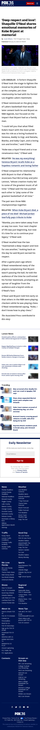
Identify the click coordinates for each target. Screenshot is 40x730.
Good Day (22, 532)
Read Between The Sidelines (24, 566)
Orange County (7, 509)
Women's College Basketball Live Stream (24, 689)
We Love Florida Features (7, 569)
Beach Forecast (23, 508)
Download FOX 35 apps (8, 633)
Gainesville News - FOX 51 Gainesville (24, 591)
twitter (16, 707)
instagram (20, 707)
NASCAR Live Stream (22, 674)
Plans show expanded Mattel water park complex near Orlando (24, 400)
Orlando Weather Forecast (24, 497)
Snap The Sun (22, 519)
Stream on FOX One (23, 659)
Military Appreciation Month (8, 524)
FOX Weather (22, 513)
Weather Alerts (23, 494)
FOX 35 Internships (8, 626)
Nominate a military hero (8, 520)
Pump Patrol (6, 536)
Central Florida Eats (8, 603)
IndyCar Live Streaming (22, 678)
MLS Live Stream (24, 696)
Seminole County (7, 514)
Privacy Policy (22, 470)
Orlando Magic (23, 570)
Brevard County (7, 499)
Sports (21, 562)
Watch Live (30, 3)
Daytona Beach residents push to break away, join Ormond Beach (25, 428)
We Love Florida (23, 536)
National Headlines (8, 497)
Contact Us (5, 618)
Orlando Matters (7, 595)
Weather (22, 487)
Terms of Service (21, 472)
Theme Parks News (8, 572)
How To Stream (7, 588)
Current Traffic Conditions (6, 539)
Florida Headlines (7, 490)
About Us (6, 608)
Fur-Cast (21, 552)
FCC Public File (6, 650)
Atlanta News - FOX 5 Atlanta (24, 600)
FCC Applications (7, 653)
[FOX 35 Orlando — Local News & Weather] (8, 3)
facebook (12, 707)
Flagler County (6, 501)
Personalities (6, 621)
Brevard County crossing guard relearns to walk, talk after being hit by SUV (25, 418)
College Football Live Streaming (23, 667)
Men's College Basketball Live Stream (23, 683)
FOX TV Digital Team (20, 39)
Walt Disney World (8, 575)
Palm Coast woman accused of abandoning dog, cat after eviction (25, 409)
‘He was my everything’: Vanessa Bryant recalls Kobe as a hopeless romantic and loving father (20, 162)
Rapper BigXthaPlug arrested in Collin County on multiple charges (14, 347)
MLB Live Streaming (25, 670)
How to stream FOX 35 (8, 612)
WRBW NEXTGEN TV (7, 640)
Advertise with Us (7, 637)
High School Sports (24, 577)
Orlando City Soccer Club (24, 573)
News (28, 39)
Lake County (6, 504)
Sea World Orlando (8, 577)
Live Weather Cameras (22, 491)
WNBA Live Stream (24, 694)
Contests (6, 658)
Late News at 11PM (8, 598)
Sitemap (4, 527)
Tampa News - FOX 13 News (24, 596)
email (27, 707)
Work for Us (6, 623)
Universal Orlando (7, 580)
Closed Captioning (8, 648)
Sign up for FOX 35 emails (8, 629)
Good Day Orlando (8, 593)
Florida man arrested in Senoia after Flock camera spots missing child (14, 374)
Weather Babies (23, 541)
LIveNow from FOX (8, 600)
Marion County (6, 506)
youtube (24, 707)
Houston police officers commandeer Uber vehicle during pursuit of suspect (14, 338)
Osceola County (7, 511)
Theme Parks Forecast (22, 504)
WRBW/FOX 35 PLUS (7, 644)
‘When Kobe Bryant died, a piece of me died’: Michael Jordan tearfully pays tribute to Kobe (20, 214)
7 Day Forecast (23, 501)
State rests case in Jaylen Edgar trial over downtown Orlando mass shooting (13, 366)
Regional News (22, 586)
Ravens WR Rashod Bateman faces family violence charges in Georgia (13, 356)
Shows (4, 585)
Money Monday (23, 557)
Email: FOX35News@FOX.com (26, 615)
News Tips (23, 608)
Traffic (5, 532)
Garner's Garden (23, 550)
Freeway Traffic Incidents (7, 543)
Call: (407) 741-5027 (24, 612)
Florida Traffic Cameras (6, 548)
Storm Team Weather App (22, 516)
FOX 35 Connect (23, 623)
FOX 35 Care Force (24, 538)
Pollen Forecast (23, 510)
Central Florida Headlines (6, 493)
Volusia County (6, 516)
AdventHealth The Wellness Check (24, 544)
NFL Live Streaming (24, 664)
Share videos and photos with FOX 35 (24, 619)
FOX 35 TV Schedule (8, 590)
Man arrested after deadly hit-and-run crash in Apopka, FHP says (25, 391)
